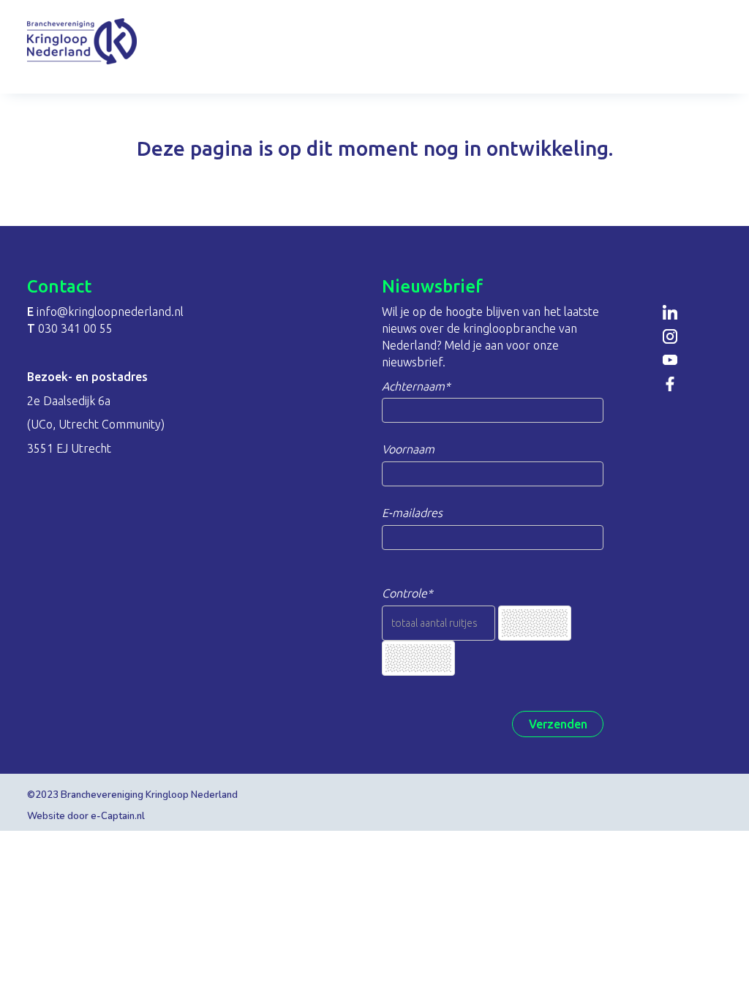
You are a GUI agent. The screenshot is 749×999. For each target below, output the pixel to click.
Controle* (407, 593)
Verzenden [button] (558, 724)
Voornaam (408, 449)
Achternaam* (416, 386)
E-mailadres (412, 512)
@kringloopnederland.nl (110, 311)
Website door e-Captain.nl (86, 816)
